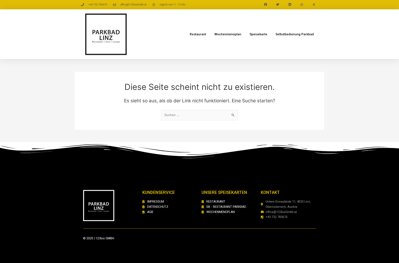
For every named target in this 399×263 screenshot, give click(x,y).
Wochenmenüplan (227, 34)
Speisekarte (258, 34)
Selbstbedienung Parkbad (295, 34)
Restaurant (198, 34)
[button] (266, 5)
